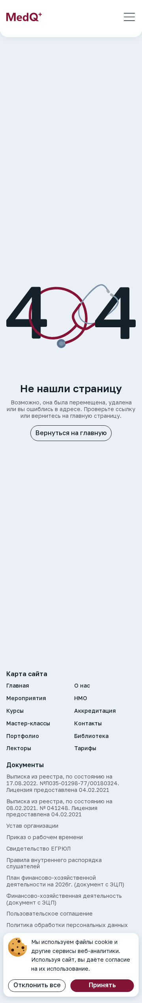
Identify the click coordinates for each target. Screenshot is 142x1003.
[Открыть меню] (129, 17)
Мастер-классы (28, 723)
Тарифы (85, 748)
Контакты (88, 723)
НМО (80, 698)
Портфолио (22, 736)
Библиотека (91, 736)
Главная (17, 685)
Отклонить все (37, 985)
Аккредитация (95, 711)
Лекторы (18, 748)
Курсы (15, 711)
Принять (102, 985)
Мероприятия (26, 698)
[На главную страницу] (24, 17)
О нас (82, 685)
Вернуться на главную (71, 433)
